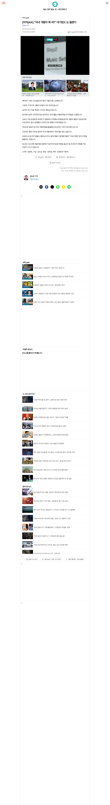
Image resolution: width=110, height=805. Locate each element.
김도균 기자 (25, 25)
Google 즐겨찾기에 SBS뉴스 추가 (78, 32)
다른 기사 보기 (34, 179)
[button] (41, 187)
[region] (55, 328)
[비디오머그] (55, 5)
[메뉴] (107, 3)
